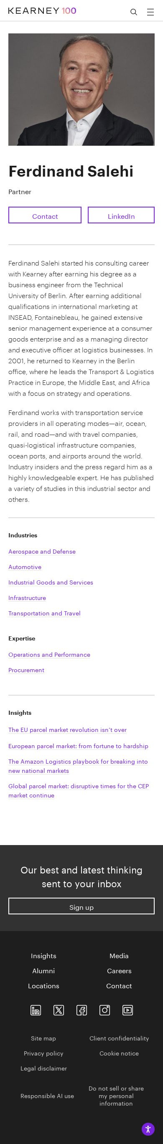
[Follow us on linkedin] (36, 1008)
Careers (119, 970)
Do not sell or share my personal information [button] (116, 1095)
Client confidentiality (119, 1037)
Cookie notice (119, 1052)
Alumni (43, 970)
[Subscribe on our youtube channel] (127, 1008)
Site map (43, 1037)
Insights (43, 955)
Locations (43, 985)
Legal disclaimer (43, 1067)
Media (119, 955)
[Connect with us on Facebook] (81, 1008)
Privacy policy (44, 1052)
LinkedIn (121, 215)
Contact (45, 215)
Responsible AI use (47, 1095)
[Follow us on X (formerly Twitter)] (58, 1008)
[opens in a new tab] (104, 1008)
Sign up (81, 906)
